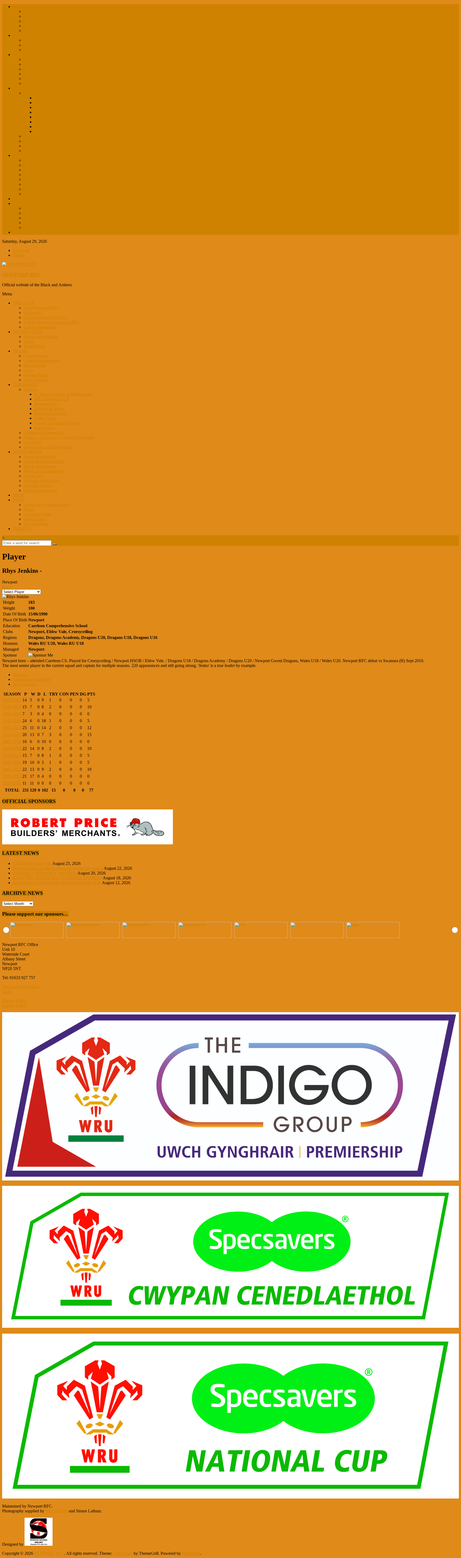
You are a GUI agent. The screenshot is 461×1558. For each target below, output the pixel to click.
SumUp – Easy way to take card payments (59, 141)
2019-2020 (12, 755)
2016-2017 (12, 734)
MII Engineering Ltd (51, 102)
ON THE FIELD (27, 35)
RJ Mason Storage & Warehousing (63, 98)
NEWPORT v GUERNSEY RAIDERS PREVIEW (57, 882)
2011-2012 (12, 707)
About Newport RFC (41, 11)
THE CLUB (23, 6)
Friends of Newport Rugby (57, 126)
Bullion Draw (35, 222)
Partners (30, 93)
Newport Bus (45, 107)
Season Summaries (39, 30)
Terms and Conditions (20, 986)
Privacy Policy (14, 1000)
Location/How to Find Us (45, 21)
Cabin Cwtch (45, 122)
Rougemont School (50, 117)
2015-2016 (12, 727)
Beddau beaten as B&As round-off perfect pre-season (58, 868)
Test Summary (25, 684)
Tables (28, 45)
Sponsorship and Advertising (47, 150)
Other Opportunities (40, 194)
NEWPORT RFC (21, 274)
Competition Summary (32, 679)
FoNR (18, 203)
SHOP (18, 198)
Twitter (19, 255)
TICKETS (22, 232)
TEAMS (20, 54)
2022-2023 (12, 769)
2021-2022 (12, 762)
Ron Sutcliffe (56, 1511)
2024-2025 (12, 783)
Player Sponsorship (39, 160)
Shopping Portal (37, 218)
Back (6, 587)
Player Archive (36, 83)
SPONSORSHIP (27, 155)
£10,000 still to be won (32, 863)
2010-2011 (12, 700)
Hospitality (32, 146)
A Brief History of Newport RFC (51, 25)
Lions (28, 73)
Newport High (35, 227)
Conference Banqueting (43, 136)
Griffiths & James (49, 112)
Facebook (21, 250)
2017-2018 (12, 741)
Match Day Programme (43, 174)
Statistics (20, 674)
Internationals (34, 69)
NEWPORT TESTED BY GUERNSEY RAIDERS (57, 878)
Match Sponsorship (39, 170)
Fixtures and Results (40, 40)
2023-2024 (12, 776)
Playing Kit (33, 179)
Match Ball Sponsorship (43, 165)
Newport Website (38, 189)
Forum (29, 213)
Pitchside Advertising (41, 184)
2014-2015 (12, 720)
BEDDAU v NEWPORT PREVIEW (45, 873)
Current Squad (35, 59)
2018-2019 (12, 748)
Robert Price (44, 131)
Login (7, 991)
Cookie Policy (14, 1005)
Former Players (36, 78)
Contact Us (32, 16)
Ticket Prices (34, 49)
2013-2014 (12, 714)
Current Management (41, 64)
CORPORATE (25, 88)
